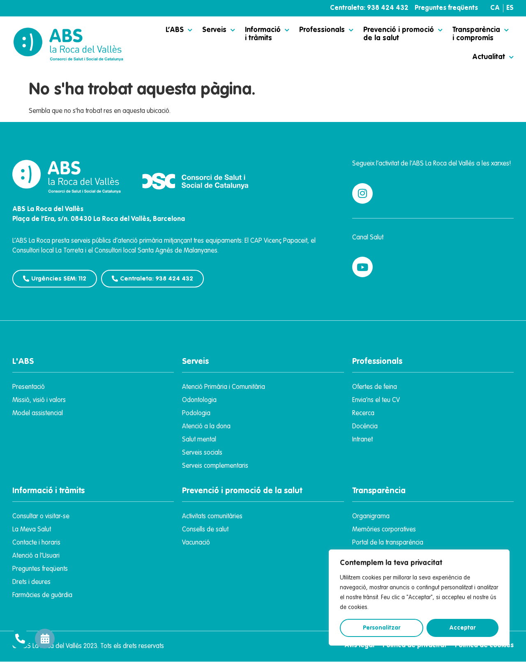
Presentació (28, 387)
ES (510, 8)
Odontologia (199, 400)
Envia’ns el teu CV (376, 400)
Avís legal (359, 645)
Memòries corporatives (384, 529)
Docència (365, 426)
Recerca (363, 413)
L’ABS (175, 30)
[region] (419, 597)
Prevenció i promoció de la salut (398, 34)
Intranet (362, 440)
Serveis (214, 30)
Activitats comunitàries (212, 516)
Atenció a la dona (206, 426)
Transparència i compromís (476, 34)
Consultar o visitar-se (40, 516)
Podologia (196, 413)
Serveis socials (202, 453)
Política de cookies (484, 645)
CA (495, 8)
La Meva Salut (31, 529)
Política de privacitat (415, 645)
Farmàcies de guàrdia (42, 595)
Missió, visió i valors (39, 400)
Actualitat (488, 57)
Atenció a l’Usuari (36, 556)
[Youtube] (362, 267)
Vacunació (196, 543)
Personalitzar (381, 628)
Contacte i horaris (36, 543)
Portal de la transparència (387, 543)
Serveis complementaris (215, 466)
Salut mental (199, 440)
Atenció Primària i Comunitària (223, 387)
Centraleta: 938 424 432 (369, 8)
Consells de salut (205, 529)
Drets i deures (31, 582)
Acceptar (462, 628)
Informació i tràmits (263, 34)
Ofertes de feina (374, 387)
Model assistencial (37, 413)
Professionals (322, 30)
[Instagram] (362, 193)
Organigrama (371, 516)
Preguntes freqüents (446, 8)
